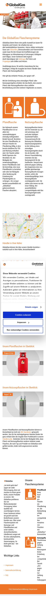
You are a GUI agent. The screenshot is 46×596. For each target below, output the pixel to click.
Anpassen (21, 322)
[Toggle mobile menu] (40, 4)
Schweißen (14, 50)
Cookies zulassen (23, 315)
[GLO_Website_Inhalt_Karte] (23, 214)
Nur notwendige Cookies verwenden (23, 330)
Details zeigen (31, 307)
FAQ (6, 575)
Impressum (9, 565)
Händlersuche (7, 439)
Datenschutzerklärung (12, 570)
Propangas (6, 61)
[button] (4, 363)
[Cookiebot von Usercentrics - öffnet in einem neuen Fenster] (32, 264)
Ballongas (22, 59)
